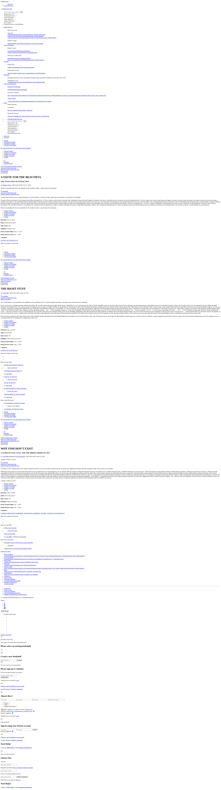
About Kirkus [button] (8, 573)
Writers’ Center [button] (8, 567)
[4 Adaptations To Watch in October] (14, 403)
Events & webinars (46, 101)
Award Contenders (26, 73)
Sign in (3, 709)
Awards (20, 58)
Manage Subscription (33, 82)
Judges (43, 73)
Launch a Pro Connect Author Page (57, 568)
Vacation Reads (39, 43)
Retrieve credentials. (17, 689)
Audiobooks (11, 34)
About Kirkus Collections (25, 110)
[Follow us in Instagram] (4, 606)
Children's (53, 37)
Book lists (16, 43)
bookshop (8, 281)
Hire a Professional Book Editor (13, 568)
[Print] (6, 157)
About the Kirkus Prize (24, 67)
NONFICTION (8, 163)
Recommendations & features (33, 101)
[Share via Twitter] (9, 154)
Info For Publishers (32, 574)
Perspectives (15, 58)
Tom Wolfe (5, 293)
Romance (43, 34)
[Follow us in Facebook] (4, 603)
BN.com (17, 169)
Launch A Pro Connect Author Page (96, 95)
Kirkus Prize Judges (32, 562)
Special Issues (18, 82)
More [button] (5, 103)
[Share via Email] (9, 156)
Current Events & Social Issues (16, 37)
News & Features (9, 17)
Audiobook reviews (9, 16)
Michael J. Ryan (7, 185)
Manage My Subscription (24, 565)
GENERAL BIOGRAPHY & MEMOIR (12, 513)
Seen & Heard (26, 58)
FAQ (19, 574)
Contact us (7, 576)
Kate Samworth (20, 456)
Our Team (11, 574)
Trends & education (13, 101)
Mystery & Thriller (27, 52)
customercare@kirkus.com (25, 747)
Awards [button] (6, 61)
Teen (23, 51)
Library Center (12, 98)
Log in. (17, 680)
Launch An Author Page (42, 116)
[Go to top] (5, 611)
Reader (6, 703)
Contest (16, 574)
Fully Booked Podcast (38, 60)
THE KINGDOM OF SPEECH (13, 371)
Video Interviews (9, 19)
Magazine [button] (6, 75)
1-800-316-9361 (10, 747)
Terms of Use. (29, 709)
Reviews (6, 162)
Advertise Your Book (81, 95)
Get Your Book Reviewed (32, 95)
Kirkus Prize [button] (7, 560)
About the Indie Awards (14, 73)
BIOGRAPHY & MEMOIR (32, 513)
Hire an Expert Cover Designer (66, 95)
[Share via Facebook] (10, 152)
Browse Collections (13, 110)
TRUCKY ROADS (9, 534)
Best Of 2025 (31, 43)
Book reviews (8, 14)
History (42, 36)
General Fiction (12, 51)
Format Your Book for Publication (48, 95)
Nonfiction (25, 36)
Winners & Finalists (13, 67)
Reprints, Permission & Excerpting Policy (10, 583)
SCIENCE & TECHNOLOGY (9, 240)
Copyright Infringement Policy (12, 581)
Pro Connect (7, 22)
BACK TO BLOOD (10, 382)
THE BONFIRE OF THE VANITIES (14, 394)
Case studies (21, 101)
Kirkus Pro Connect (25, 571)
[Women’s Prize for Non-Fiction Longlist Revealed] (18, 542)
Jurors (32, 67)
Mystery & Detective (34, 34)
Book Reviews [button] (8, 27)
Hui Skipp (23, 537)
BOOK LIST (9, 148)
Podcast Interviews (9, 21)
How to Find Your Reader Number (22, 767)
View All (10, 33)
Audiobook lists (23, 43)
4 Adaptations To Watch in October (13, 409)
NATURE (43, 513)
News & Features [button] (9, 45)
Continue (19, 660)
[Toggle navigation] (1, 9)
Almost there (4, 677)
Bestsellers (10, 43)
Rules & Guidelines (36, 73)
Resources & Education (14, 86)
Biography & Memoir (34, 36)
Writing (10, 89)
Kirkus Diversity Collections (12, 571)
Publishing (18, 89)
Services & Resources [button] (10, 84)
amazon (3, 169)
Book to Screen (12, 60)
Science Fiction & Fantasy (15, 36)
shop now (3, 168)
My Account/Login (36, 571)
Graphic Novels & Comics (32, 37)
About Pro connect (30, 116)
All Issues (25, 82)
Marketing (24, 89)
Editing (14, 89)
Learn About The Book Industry (75, 568)
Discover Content (12, 116)
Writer (6, 704)
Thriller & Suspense (23, 34)
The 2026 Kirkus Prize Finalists (21, 148)
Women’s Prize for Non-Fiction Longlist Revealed (18, 548)
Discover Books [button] (8, 554)
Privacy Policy (8, 577)
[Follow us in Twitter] (4, 605)
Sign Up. (18, 780)
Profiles (10, 58)
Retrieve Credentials (22, 777)
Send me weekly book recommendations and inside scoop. (17, 711)
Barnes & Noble (9, 169)
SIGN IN (10, 4)
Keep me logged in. (6, 713)
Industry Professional (10, 706)
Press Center (24, 574)
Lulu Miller (5, 456)
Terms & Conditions (9, 579)
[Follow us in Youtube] (5, 608)
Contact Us (7, 588)
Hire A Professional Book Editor (16, 95)
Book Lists (13, 559)
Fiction (16, 34)
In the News (19, 60)
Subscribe (42, 82)
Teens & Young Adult (45, 37)
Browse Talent (21, 116)
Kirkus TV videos (52, 559)
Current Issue (11, 82)
